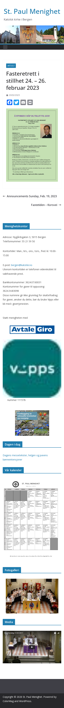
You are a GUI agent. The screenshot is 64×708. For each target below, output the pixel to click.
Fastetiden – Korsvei (44, 205)
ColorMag (8, 701)
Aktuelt (11, 65)
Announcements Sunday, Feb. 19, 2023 (32, 196)
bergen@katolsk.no (21, 265)
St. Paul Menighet (32, 11)
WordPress (25, 701)
